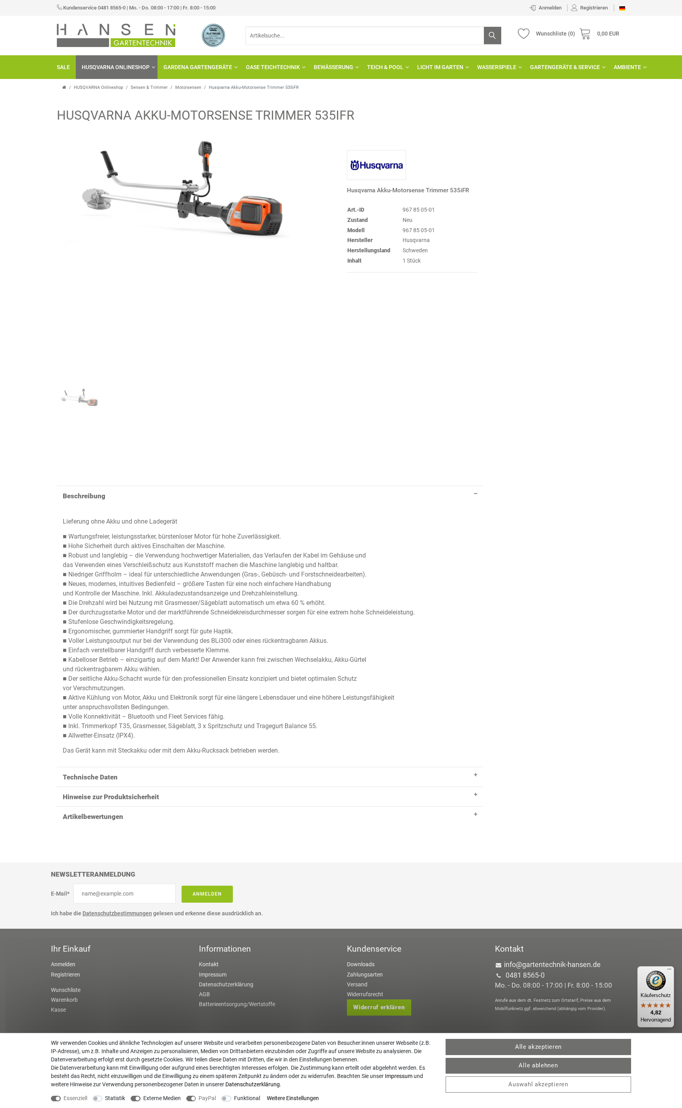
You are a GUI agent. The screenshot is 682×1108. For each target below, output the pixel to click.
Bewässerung (333, 67)
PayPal (207, 1098)
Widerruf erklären (379, 1007)
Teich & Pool (385, 67)
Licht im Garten (440, 67)
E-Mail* (60, 893)
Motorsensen (188, 87)
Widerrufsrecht (365, 994)
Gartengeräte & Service (565, 67)
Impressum (213, 974)
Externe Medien (162, 1098)
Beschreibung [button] (84, 496)
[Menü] (669, 971)
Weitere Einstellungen (293, 1098)
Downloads (361, 964)
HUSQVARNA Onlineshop (116, 67)
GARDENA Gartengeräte (197, 67)
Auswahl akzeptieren (538, 1084)
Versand (357, 984)
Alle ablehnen (538, 1065)
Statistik (115, 1098)
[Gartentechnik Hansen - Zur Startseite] (116, 35)
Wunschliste (66, 990)
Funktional (247, 1098)
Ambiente (627, 67)
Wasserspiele (496, 67)
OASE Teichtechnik (273, 67)
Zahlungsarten (365, 974)
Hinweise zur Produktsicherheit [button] (111, 797)
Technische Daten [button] (90, 777)
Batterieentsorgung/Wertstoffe (237, 1004)
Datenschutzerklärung (226, 984)
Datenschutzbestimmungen (117, 913)
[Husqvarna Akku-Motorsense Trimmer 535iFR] (181, 251)
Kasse (58, 1010)
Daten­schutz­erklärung (252, 1084)
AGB (204, 994)
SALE (63, 67)
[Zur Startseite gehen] (64, 87)
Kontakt (209, 964)
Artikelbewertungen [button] (93, 817)
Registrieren (65, 974)
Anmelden (207, 894)
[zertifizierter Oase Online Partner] (213, 35)
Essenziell (75, 1098)
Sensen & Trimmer (149, 87)
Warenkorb (64, 1000)
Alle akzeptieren (538, 1046)
